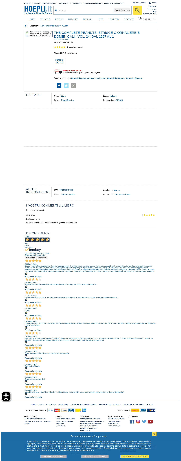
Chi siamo (152, 6)
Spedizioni (60, 423)
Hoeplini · (52, 404)
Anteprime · (105, 404)
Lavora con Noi (118, 3)
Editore (36, 3)
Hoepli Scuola (75, 3)
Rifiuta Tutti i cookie (95, 456)
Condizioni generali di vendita (92, 421)
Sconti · (118, 404)
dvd (101, 19)
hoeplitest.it (113, 423)
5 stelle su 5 (60, 47)
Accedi (153, 3)
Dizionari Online (49, 3)
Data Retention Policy (88, 428)
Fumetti (73, 19)
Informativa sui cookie (89, 426)
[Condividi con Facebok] (59, 87)
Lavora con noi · (134, 404)
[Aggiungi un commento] (73, 87)
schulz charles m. (63, 43)
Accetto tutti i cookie (134, 456)
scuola (45, 19)
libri (32, 19)
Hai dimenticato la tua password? (38, 421)
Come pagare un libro (64, 421)
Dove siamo (152, 9)
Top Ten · (64, 404)
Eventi (106, 3)
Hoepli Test (63, 3)
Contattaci (60, 426)
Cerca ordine (141, 3)
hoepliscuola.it (114, 426)
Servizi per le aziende (93, 3)
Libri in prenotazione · (83, 404)
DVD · (42, 404)
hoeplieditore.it (114, 421)
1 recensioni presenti (74, 47)
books (59, 19)
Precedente (30, 257)
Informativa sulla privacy (90, 423)
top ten (115, 19)
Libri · (34, 404)
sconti (129, 19)
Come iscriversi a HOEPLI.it (35, 419)
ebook (87, 19)
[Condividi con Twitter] (66, 87)
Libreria (27, 3)
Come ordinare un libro (65, 419)
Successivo (41, 257)
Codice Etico (85, 430)
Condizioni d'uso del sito (90, 419)
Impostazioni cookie (53, 456)
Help (154, 11)
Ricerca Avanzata (149, 14)
